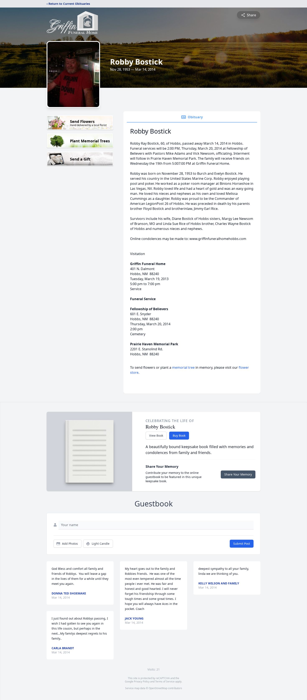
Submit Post (241, 544)
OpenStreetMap (158, 688)
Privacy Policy (142, 681)
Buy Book (179, 435)
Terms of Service (165, 681)
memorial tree (183, 367)
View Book (156, 435)
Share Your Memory (238, 474)
